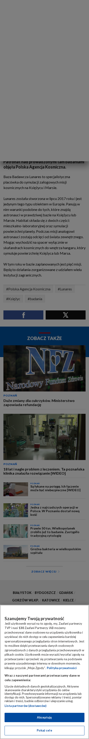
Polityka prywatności (62, 668)
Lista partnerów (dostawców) (25, 706)
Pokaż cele (44, 730)
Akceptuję (44, 717)
